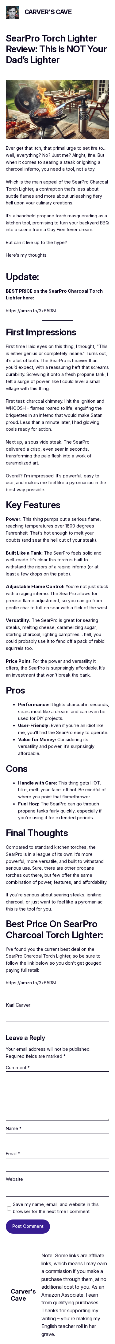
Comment (18, 1067)
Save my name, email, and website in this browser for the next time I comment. (56, 1208)
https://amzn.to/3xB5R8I (31, 310)
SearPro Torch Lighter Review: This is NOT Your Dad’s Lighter (56, 49)
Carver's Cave (48, 12)
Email (13, 1153)
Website (14, 1179)
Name (13, 1128)
